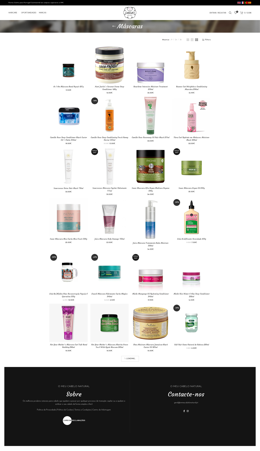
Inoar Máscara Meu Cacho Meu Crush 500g (68, 239)
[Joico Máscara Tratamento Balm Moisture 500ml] (150, 219)
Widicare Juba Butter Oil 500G (150, 398)
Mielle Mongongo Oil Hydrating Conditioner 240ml (150, 295)
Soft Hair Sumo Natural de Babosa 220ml (191, 344)
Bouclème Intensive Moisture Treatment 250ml (151, 88)
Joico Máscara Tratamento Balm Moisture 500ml (150, 244)
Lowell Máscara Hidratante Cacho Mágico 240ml (109, 295)
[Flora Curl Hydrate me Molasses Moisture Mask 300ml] (191, 115)
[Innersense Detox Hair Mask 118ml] (68, 166)
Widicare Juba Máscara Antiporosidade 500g (109, 447)
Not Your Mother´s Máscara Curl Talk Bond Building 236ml (68, 346)
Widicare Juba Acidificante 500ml (109, 395)
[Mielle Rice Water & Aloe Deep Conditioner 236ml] (191, 272)
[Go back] (114, 26)
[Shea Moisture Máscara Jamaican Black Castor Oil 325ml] (150, 323)
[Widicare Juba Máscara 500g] (68, 425)
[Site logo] (130, 13)
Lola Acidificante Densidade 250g (191, 239)
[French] (242, 2)
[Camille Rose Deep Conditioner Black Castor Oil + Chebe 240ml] (68, 115)
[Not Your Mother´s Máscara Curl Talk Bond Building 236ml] (68, 323)
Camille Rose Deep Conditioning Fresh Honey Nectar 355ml (109, 138)
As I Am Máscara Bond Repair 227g (68, 86)
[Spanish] (249, 2)
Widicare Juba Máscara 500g (68, 446)
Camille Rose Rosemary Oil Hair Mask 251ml (150, 137)
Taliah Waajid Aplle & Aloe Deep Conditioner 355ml (68, 396)
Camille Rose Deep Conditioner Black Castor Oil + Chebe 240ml (68, 138)
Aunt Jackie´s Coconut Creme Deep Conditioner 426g (109, 88)
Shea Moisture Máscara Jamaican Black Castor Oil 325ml (150, 346)
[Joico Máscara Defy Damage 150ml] (109, 217)
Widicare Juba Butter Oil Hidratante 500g (191, 395)
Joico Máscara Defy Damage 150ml (109, 239)
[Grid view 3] (192, 40)
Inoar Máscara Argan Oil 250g (192, 188)
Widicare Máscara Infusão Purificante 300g (192, 446)
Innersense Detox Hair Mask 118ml (68, 188)
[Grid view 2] (188, 40)
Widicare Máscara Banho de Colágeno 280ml (150, 446)
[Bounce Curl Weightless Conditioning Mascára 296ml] (191, 65)
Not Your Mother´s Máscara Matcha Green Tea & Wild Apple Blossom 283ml (109, 346)
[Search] (230, 12)
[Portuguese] (246, 2)
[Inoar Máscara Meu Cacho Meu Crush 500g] (68, 217)
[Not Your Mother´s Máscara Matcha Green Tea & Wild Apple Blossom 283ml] (109, 323)
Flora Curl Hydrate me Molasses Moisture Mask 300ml (191, 138)
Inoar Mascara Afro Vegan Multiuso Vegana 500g (150, 189)
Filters (208, 40)
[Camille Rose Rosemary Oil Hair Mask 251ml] (150, 115)
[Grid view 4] (196, 40)
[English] (239, 2)
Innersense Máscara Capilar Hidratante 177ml (109, 189)
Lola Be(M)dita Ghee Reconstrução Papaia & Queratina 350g (68, 295)
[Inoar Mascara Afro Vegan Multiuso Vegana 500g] (150, 166)
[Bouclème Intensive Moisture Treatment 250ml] (150, 65)
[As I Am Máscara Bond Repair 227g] (68, 65)
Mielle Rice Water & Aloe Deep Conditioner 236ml (192, 295)
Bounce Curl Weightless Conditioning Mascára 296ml (191, 88)
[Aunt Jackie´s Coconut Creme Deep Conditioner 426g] (109, 65)
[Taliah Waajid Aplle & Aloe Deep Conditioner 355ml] (68, 374)
